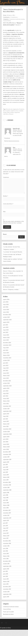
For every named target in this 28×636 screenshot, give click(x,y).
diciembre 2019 (7, 452)
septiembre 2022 (7, 385)
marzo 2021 (6, 421)
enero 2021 (5, 426)
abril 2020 (5, 441)
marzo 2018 (6, 502)
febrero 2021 (6, 424)
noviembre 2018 (7, 485)
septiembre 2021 (7, 411)
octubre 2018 (6, 487)
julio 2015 (5, 571)
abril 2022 (5, 396)
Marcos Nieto (10, 112)
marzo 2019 (6, 474)
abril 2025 (5, 332)
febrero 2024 (6, 355)
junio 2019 (5, 467)
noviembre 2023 (7, 357)
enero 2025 (6, 340)
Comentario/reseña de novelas (17, 19)
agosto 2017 (6, 520)
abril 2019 (5, 472)
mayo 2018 (5, 497)
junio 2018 (5, 495)
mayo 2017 (5, 528)
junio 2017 (5, 525)
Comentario (6, 177)
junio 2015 (5, 574)
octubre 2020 (6, 431)
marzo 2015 (6, 579)
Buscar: (5, 234)
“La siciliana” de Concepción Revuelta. (12, 252)
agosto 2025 (6, 322)
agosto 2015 (6, 568)
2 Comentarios (13, 17)
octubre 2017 (6, 515)
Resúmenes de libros (8, 614)
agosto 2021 (6, 413)
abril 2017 (5, 530)
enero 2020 (6, 449)
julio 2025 (5, 324)
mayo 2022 (6, 393)
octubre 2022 (6, 383)
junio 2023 (5, 365)
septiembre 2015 (7, 566)
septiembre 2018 (7, 490)
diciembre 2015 (7, 561)
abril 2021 (5, 419)
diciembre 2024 (7, 342)
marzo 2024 (6, 352)
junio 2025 (5, 327)
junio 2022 (5, 391)
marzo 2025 (6, 335)
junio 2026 (5, 302)
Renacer (11, 114)
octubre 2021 (6, 408)
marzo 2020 (6, 444)
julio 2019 (5, 464)
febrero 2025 (6, 337)
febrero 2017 (6, 535)
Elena (14, 147)
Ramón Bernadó (16, 128)
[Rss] (6, 623)
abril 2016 (5, 551)
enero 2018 (5, 507)
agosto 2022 (6, 388)
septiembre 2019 (7, 459)
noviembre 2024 (7, 345)
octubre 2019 (6, 457)
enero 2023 (6, 378)
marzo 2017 (6, 533)
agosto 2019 (6, 462)
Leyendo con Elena (6, 627)
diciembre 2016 (7, 540)
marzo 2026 (6, 309)
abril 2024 (5, 350)
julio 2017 (5, 523)
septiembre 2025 (7, 319)
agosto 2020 (6, 436)
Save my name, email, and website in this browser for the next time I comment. (13, 222)
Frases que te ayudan (8, 611)
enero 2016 (5, 558)
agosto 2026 (6, 299)
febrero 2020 (6, 446)
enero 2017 (5, 538)
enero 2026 (6, 312)
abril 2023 (5, 370)
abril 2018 (5, 500)
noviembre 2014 (7, 589)
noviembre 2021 (7, 406)
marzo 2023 (6, 373)
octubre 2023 (6, 360)
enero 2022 (6, 403)
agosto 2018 (6, 492)
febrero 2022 (6, 401)
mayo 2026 (6, 304)
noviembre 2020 (7, 429)
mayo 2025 (6, 330)
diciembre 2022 (7, 380)
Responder (19, 131)
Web (4, 211)
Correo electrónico (8, 203)
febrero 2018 (6, 505)
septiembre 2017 (7, 518)
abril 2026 (5, 307)
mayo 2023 (6, 368)
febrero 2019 (6, 477)
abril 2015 (5, 576)
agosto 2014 (6, 596)
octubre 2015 (6, 563)
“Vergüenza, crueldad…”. (9, 249)
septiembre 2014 (7, 594)
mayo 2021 (5, 416)
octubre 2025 (6, 317)
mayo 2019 (5, 469)
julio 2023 (5, 363)
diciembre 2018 (7, 482)
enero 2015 (5, 584)
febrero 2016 (6, 556)
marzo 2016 (6, 553)
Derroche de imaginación (12, 109)
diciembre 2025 (7, 314)
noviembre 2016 (7, 543)
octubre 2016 (6, 546)
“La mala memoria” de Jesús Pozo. (11, 247)
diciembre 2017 (6, 510)
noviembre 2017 (7, 513)
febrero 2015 (6, 581)
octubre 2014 (6, 591)
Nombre (5, 196)
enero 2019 (5, 480)
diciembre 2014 (7, 586)
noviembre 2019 (7, 454)
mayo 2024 (6, 347)
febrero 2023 (6, 375)
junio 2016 (5, 548)
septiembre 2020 (7, 434)
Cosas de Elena (7, 20)
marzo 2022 (6, 398)
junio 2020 (5, 439)
